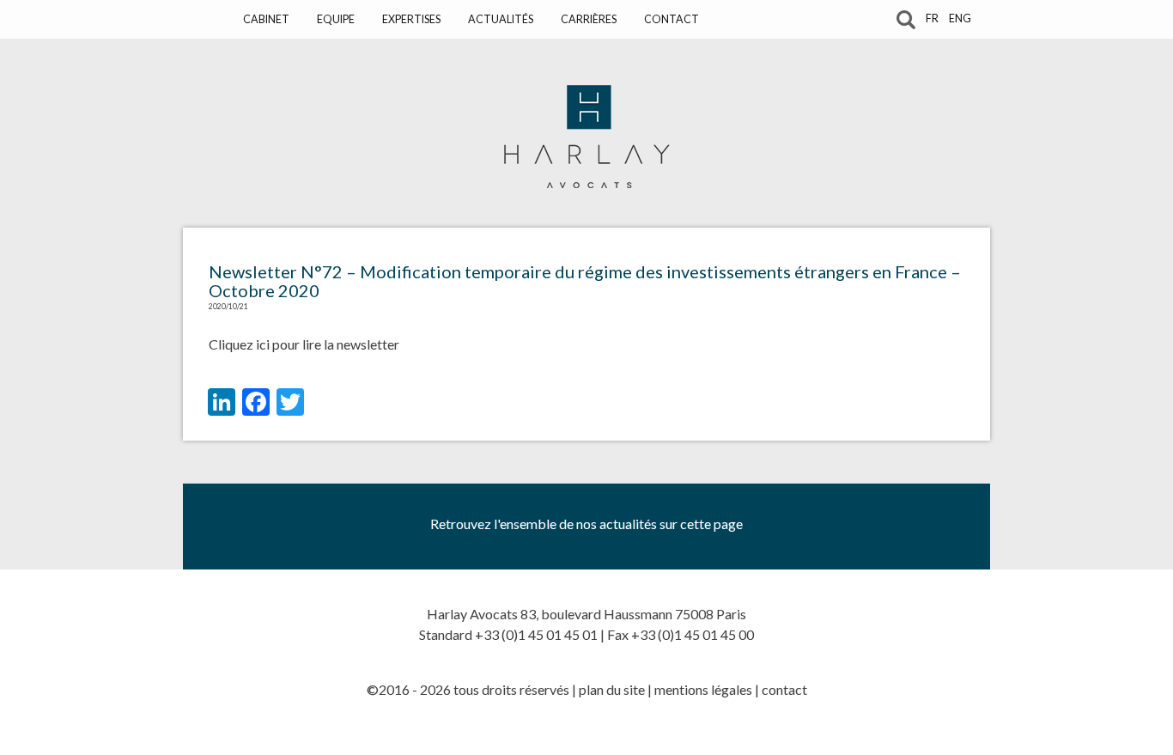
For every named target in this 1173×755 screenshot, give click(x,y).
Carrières (589, 19)
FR (932, 18)
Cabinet (266, 19)
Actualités (500, 19)
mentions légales (703, 689)
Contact (671, 19)
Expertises (411, 19)
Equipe (336, 19)
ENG (960, 18)
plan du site (612, 689)
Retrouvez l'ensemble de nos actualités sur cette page (586, 523)
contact (784, 689)
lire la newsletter (350, 344)
